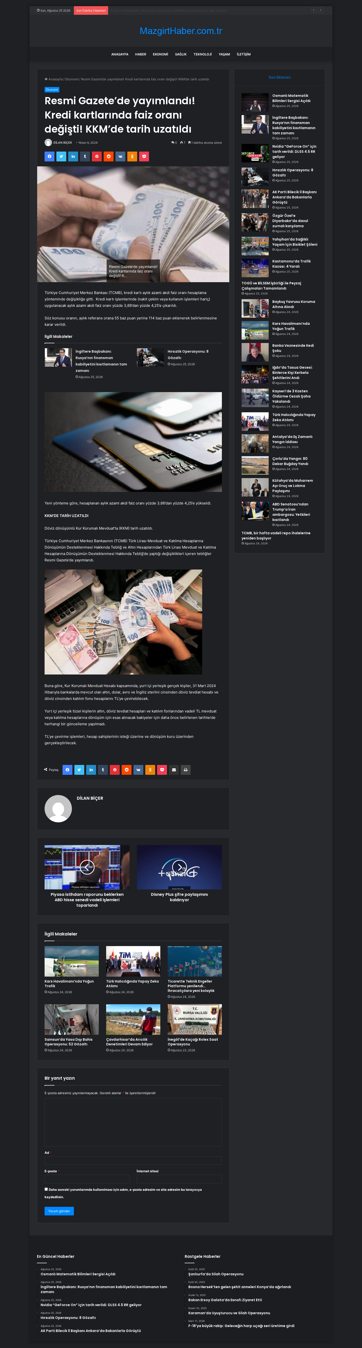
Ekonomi (160, 54)
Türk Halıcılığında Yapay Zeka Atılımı (132, 983)
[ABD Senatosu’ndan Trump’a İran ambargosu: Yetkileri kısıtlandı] (255, 511)
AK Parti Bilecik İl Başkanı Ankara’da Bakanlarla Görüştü (294, 197)
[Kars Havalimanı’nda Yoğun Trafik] (72, 961)
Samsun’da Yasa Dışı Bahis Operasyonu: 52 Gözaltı (69, 1042)
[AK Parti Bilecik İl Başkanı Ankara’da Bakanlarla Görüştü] (255, 199)
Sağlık (181, 54)
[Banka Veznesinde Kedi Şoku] (255, 352)
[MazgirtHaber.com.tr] (181, 31)
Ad (48, 1153)
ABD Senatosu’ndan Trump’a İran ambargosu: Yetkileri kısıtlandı (291, 512)
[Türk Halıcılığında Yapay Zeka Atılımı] (133, 961)
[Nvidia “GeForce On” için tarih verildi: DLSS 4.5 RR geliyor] (255, 153)
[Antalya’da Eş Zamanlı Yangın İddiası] (255, 443)
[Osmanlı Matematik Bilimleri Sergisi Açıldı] (255, 102)
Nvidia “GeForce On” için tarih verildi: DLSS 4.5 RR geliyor (154, 10)
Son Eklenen (280, 77)
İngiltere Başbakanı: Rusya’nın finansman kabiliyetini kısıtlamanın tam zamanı (293, 125)
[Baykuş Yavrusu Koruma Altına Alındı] (255, 308)
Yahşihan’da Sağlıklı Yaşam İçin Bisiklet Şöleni (294, 242)
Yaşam (224, 54)
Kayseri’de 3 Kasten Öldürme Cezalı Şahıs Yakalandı (291, 396)
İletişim (244, 54)
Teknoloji (203, 54)
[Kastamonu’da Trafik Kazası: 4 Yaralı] (255, 268)
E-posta (52, 1171)
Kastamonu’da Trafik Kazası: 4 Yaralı (291, 264)
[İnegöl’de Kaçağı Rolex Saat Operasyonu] (195, 1019)
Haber (140, 54)
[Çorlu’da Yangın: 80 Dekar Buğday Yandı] (255, 465)
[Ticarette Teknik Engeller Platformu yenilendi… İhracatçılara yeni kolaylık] (195, 961)
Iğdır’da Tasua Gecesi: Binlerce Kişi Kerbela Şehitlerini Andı (292, 372)
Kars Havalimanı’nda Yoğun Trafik (69, 983)
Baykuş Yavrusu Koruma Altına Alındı (293, 304)
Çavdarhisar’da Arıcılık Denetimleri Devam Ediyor (129, 1042)
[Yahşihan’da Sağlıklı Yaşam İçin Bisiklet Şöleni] (255, 246)
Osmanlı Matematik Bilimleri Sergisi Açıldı (291, 98)
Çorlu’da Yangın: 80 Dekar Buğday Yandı (290, 461)
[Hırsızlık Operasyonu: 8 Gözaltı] (150, 357)
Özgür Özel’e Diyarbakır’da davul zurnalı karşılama (290, 220)
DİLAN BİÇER (62, 142)
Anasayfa (119, 54)
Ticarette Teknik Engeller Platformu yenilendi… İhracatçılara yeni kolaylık (191, 986)
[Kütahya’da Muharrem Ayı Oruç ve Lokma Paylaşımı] (255, 487)
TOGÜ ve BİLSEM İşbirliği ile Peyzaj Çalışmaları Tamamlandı (271, 286)
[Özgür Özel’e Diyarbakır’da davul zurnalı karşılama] (255, 222)
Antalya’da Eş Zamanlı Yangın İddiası (292, 439)
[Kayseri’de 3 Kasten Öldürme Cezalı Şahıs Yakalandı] (255, 398)
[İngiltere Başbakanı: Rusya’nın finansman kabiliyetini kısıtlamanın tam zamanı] (58, 357)
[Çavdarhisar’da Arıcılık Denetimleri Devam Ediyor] (133, 1019)
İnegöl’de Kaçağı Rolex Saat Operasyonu (193, 1042)
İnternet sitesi (148, 1171)
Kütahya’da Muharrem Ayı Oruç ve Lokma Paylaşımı (292, 485)
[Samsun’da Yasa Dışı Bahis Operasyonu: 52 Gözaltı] (72, 1019)
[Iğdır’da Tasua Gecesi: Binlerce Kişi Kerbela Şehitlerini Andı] (255, 374)
